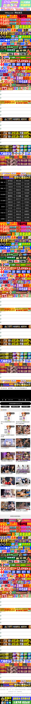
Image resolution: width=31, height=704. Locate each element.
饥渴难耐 (18, 193)
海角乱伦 (18, 214)
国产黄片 (10, 211)
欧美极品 (18, 183)
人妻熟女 (10, 190)
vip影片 (5, 406)
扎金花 (18, 202)
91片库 (10, 208)
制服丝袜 (18, 190)
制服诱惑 (26, 214)
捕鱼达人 (10, 199)
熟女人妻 (18, 211)
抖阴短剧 (18, 220)
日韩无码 (26, 220)
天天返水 (26, 202)
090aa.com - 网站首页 (13, 13)
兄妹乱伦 (18, 217)
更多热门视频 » (26, 410)
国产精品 (10, 180)
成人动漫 (26, 183)
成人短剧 (26, 217)
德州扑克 (26, 199)
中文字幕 (18, 187)
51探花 (27, 205)
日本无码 (26, 180)
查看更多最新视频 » (15, 516)
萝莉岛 (27, 208)
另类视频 (26, 190)
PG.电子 (25, 406)
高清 (19, 399)
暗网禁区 (10, 214)
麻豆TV (19, 205)
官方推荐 (3, 200)
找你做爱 (26, 193)
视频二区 (3, 188)
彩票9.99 (10, 202)
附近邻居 (10, 193)
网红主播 (18, 180)
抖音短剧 (10, 205)
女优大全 (18, 208)
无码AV (3, 206)
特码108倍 (15, 406)
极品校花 (10, 220)
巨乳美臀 (26, 187)
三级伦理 (10, 187)
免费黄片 (26, 211)
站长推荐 (3, 194)
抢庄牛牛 (18, 199)
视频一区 (3, 182)
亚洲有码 (10, 183)
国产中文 (10, 217)
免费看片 (3, 219)
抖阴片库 (3, 212)
